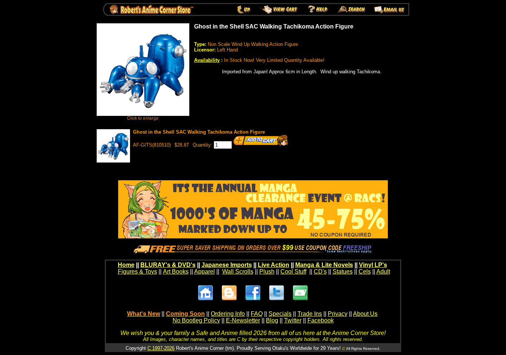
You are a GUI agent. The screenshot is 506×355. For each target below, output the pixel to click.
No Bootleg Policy (196, 320)
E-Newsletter (243, 320)
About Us (365, 314)
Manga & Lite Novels (324, 265)
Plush (266, 271)
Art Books (176, 271)
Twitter (293, 320)
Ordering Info (228, 314)
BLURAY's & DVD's (168, 265)
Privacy (337, 314)
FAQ (257, 314)
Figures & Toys (137, 271)
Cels (365, 271)
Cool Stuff (293, 271)
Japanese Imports (227, 265)
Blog (272, 320)
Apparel (204, 271)
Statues (343, 271)
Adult (383, 271)
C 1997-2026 (160, 348)
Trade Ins (309, 314)
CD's (320, 271)
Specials (280, 314)
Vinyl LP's (373, 265)
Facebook (320, 320)
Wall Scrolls (237, 271)
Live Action (273, 265)
